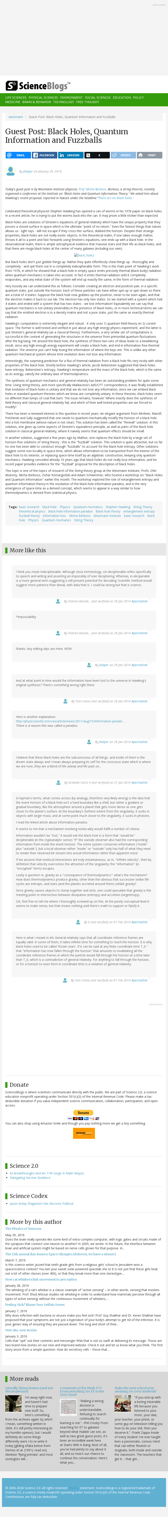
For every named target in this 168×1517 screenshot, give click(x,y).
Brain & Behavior (36, 102)
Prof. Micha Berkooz (92, 189)
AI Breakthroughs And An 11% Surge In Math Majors (47, 1173)
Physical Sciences (43, 97)
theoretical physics (32, 511)
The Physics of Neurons (23, 1229)
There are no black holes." (116, 198)
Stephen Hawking (118, 507)
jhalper (28, 171)
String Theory (142, 507)
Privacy (74, 1488)
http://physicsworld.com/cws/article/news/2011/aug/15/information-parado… (70, 721)
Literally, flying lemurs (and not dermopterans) (29, 1389)
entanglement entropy (139, 511)
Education (122, 97)
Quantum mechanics (88, 507)
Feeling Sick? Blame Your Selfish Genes (35, 1305)
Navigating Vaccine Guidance (30, 1177)
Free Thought (87, 102)
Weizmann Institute (107, 516)
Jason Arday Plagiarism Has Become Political (41, 1203)
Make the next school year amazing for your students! (135, 1389)
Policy (138, 97)
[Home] (31, 86)
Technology (63, 102)
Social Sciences (98, 97)
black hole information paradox (70, 511)
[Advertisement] (84, 38)
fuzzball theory (29, 516)
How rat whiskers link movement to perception (41, 1279)
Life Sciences (15, 97)
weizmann (16, 117)
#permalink (139, 601)
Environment (71, 97)
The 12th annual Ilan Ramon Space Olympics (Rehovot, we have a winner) (60, 1254)
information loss (54, 516)
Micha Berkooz (80, 516)
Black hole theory (108, 511)
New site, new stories (21, 1330)
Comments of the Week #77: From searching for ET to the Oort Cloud (82, 1391)
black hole (49, 507)
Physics (65, 507)
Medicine (12, 102)
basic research (29, 507)
